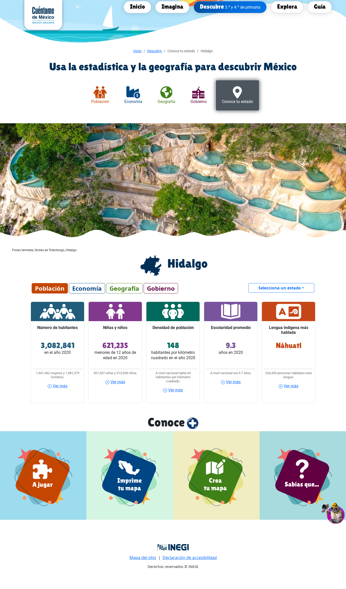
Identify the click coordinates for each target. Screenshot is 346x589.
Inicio (137, 51)
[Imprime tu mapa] (129, 475)
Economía (87, 288)
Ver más (60, 386)
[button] (333, 512)
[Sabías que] (303, 475)
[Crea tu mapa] (216, 475)
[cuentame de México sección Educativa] (43, 14)
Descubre (154, 51)
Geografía (124, 288)
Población (50, 288)
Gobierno (161, 288)
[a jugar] (43, 475)
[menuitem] (137, 6)
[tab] (100, 95)
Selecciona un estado (279, 288)
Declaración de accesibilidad (190, 557)
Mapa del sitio (142, 557)
